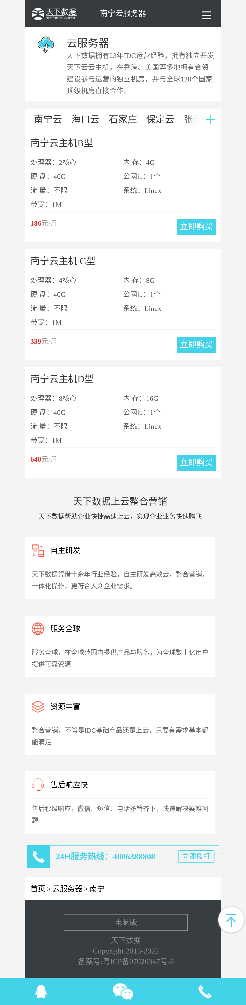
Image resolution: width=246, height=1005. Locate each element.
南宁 (97, 889)
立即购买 (196, 226)
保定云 (160, 119)
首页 (37, 889)
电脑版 (126, 922)
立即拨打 (196, 856)
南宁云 (48, 119)
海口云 (85, 119)
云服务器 (67, 889)
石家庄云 (123, 122)
